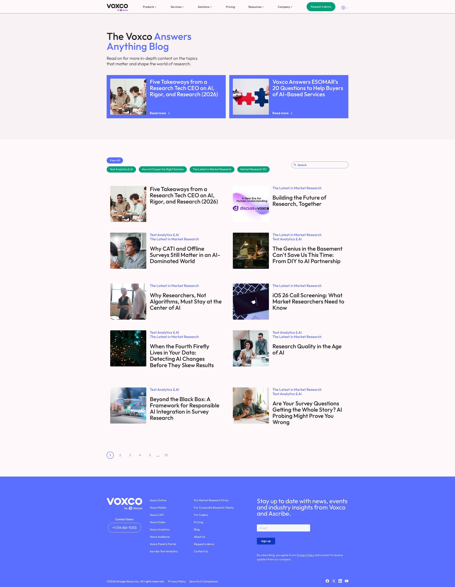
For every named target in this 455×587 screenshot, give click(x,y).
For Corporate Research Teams (214, 507)
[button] (150, 7)
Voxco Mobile (158, 507)
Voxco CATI (157, 515)
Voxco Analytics (160, 529)
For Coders (201, 515)
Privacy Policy (305, 555)
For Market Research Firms (211, 500)
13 (166, 455)
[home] (117, 7)
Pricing (230, 7)
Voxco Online (158, 500)
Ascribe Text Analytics (164, 551)
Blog (197, 529)
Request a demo (321, 6)
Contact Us (201, 551)
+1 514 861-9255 (124, 527)
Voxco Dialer (158, 522)
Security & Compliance (203, 581)
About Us (199, 536)
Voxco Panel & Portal (163, 544)
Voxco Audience (160, 536)
